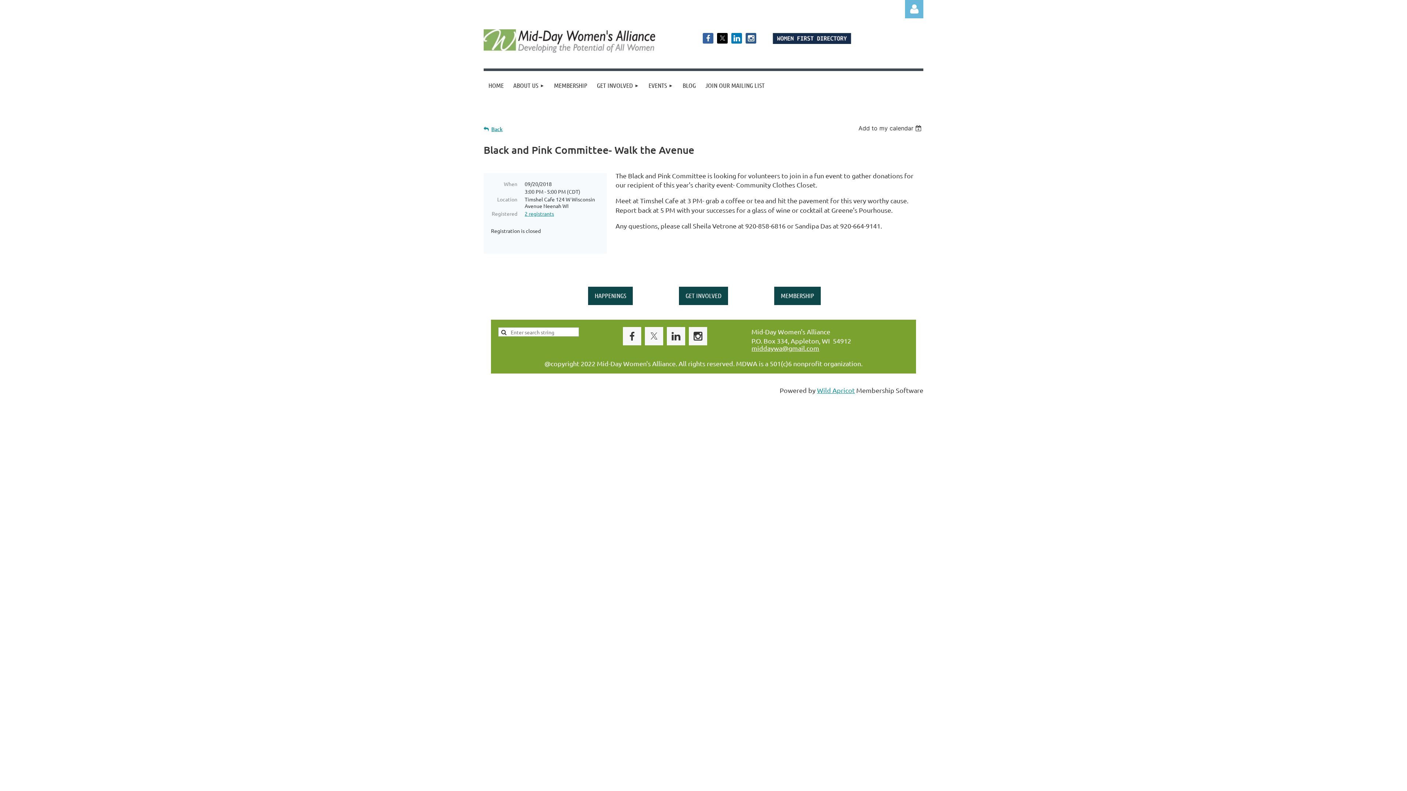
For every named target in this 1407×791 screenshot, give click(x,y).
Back (497, 129)
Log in (914, 9)
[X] (722, 38)
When (510, 184)
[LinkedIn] (736, 38)
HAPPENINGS (610, 295)
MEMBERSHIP (797, 295)
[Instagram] (751, 38)
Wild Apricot (836, 390)
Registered (504, 213)
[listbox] (890, 128)
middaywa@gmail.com (785, 348)
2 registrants (539, 213)
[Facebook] (708, 38)
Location (507, 199)
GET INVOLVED (703, 295)
